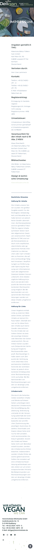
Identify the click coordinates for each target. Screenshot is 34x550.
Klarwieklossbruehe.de (20, 182)
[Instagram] (7, 534)
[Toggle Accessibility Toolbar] (30, 546)
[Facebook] (3, 534)
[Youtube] (11, 534)
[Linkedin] (14, 534)
